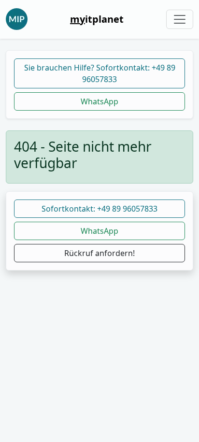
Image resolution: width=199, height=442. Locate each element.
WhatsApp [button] (99, 231)
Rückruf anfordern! (99, 253)
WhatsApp (99, 101)
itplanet (97, 19)
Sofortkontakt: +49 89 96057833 (99, 208)
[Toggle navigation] (179, 19)
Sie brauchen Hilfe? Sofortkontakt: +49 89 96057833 (99, 73)
